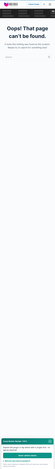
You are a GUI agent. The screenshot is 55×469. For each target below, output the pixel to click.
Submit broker (33, 4)
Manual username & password (17, 461)
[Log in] (44, 4)
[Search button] (49, 57)
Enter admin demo (27, 455)
